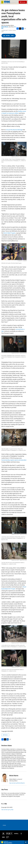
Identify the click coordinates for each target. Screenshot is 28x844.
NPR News (5, 734)
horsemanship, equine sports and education (13, 460)
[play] (2, 842)
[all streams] (26, 842)
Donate (23, 2)
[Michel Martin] (4, 777)
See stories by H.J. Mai (7, 809)
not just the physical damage (14, 129)
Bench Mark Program (10, 233)
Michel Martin (4, 27)
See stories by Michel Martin (17, 783)
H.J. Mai (4, 804)
